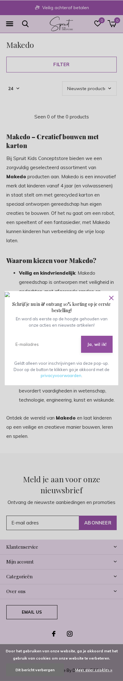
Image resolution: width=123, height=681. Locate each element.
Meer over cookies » (93, 669)
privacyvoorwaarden (61, 375)
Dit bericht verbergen (35, 669)
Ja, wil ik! (96, 344)
